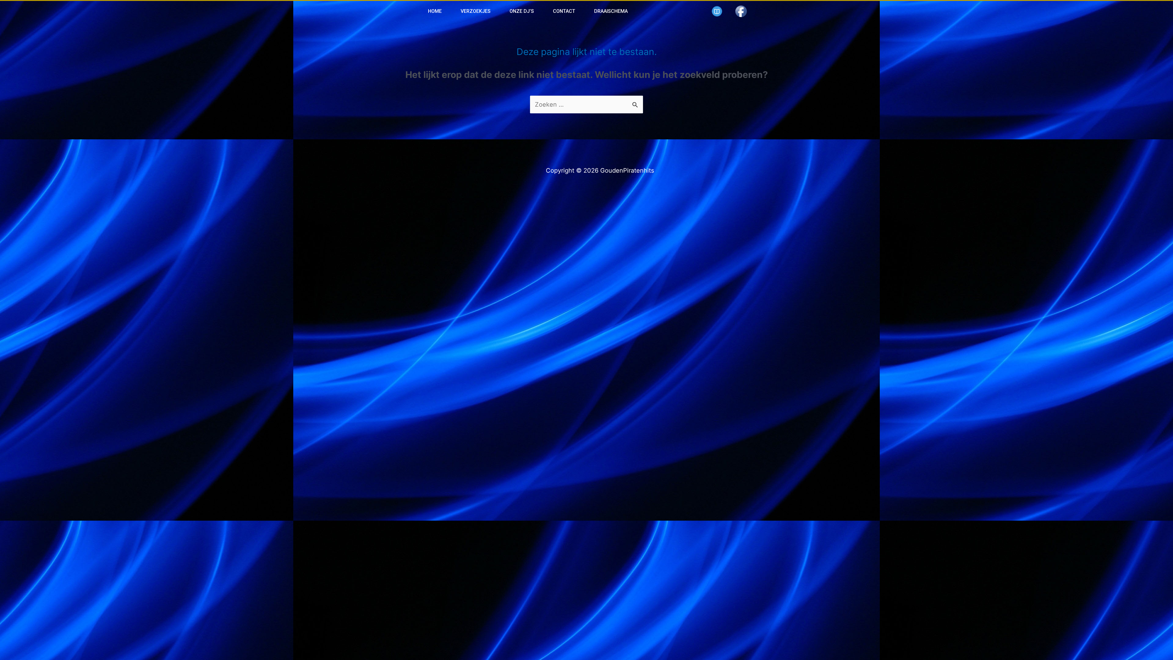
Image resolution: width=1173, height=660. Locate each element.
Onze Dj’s (522, 11)
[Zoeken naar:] (586, 104)
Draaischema (611, 11)
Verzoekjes (476, 11)
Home (435, 11)
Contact (564, 11)
